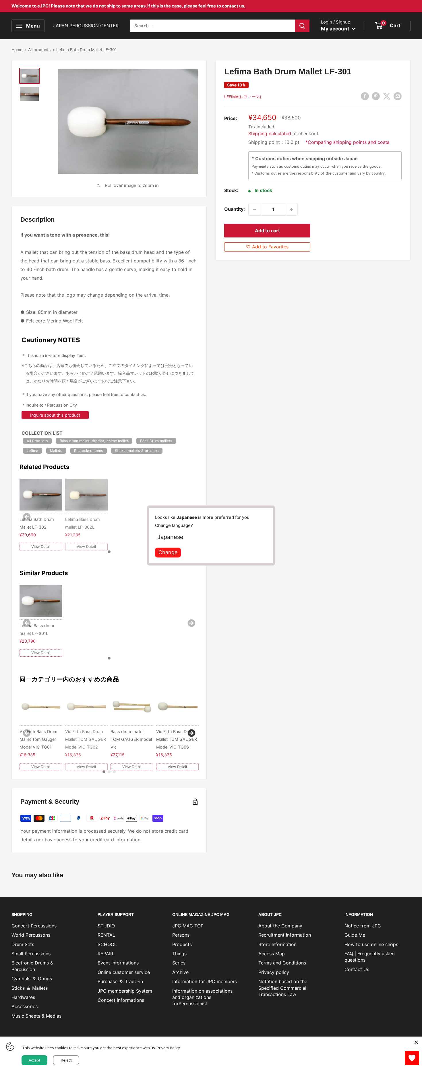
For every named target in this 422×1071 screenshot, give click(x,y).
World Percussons (30, 935)
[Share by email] (398, 96)
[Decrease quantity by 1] (255, 209)
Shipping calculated (269, 133)
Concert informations (121, 1000)
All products (39, 49)
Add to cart (267, 230)
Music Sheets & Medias (36, 1016)
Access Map (271, 953)
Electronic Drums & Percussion (32, 966)
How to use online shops (371, 944)
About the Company (280, 926)
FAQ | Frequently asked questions (369, 957)
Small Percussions (31, 953)
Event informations (118, 963)
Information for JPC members (204, 981)
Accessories (24, 1006)
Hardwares (23, 997)
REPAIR (105, 953)
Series (178, 963)
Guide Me (354, 935)
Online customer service (124, 972)
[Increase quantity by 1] (291, 209)
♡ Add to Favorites (267, 247)
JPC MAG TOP (188, 926)
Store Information (277, 944)
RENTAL (106, 935)
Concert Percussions (34, 926)
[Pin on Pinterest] (376, 96)
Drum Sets (22, 944)
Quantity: (234, 209)
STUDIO (106, 926)
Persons (180, 935)
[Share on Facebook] (365, 96)
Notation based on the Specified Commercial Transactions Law (282, 988)
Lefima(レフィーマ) (242, 96)
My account (336, 29)
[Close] (416, 1042)
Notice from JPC (362, 926)
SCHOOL (107, 944)
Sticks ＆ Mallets (29, 988)
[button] (109, 551)
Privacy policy (273, 972)
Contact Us (356, 969)
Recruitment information (284, 935)
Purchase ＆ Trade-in (120, 981)
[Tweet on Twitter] (387, 96)
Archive (180, 972)
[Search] (302, 26)
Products (182, 944)
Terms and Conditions (282, 963)
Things (179, 953)
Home (16, 49)
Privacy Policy (168, 1047)
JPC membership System (125, 991)
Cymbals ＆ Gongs (31, 978)
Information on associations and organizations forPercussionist (202, 997)
